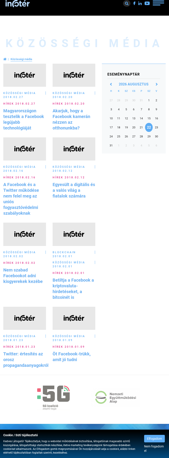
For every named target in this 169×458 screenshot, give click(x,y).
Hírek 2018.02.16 (19, 177)
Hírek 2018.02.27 (19, 103)
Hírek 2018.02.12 (69, 177)
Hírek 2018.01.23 (19, 346)
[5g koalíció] (53, 397)
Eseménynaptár (123, 74)
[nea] (115, 397)
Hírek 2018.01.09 (69, 346)
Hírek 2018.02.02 (19, 262)
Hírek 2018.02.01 (69, 273)
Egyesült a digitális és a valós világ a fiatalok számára (74, 190)
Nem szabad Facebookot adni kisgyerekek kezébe (23, 275)
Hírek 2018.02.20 (69, 103)
